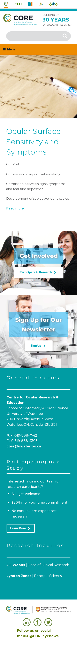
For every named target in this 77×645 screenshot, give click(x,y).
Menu (11, 49)
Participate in (38, 272)
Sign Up (38, 345)
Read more (15, 208)
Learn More (20, 528)
